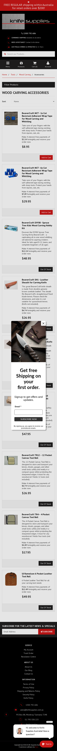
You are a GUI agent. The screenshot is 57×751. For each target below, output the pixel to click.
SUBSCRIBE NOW (28, 419)
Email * (18, 407)
